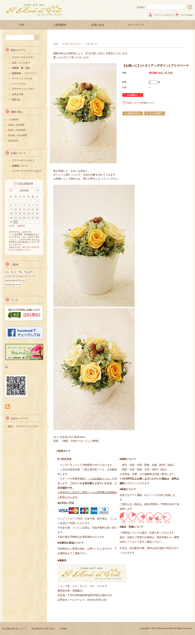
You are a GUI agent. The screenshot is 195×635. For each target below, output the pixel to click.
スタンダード (91, 44)
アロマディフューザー (23, 89)
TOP (21, 24)
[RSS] (7, 407)
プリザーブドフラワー (71, 44)
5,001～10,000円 (17, 130)
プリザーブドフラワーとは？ (27, 171)
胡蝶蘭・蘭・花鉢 (21, 68)
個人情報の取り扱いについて (14, 629)
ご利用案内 (59, 24)
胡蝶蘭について (20, 165)
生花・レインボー (21, 62)
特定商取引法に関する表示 (43, 629)
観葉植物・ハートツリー (24, 73)
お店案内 (63, 629)
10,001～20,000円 (17, 135)
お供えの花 (17, 94)
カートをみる (187, 15)
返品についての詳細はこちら (140, 103)
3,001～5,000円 (16, 125)
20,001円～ (14, 140)
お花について (18, 153)
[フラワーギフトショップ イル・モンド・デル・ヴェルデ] (34, 17)
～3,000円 (13, 119)
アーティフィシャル (22, 78)
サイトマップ (136, 24)
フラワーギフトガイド (23, 160)
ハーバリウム (19, 83)
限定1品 (16, 99)
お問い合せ (97, 24)
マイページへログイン (164, 15)
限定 (10, 426)
